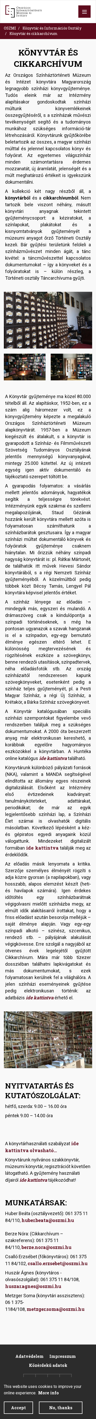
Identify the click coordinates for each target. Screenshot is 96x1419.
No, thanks (60, 1407)
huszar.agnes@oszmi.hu (33, 1286)
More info (48, 1392)
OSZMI (10, 28)
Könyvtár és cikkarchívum (33, 33)
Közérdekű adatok (48, 1365)
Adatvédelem (29, 1356)
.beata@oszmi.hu (54, 1220)
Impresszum (62, 1356)
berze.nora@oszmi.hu (46, 1247)
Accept (18, 1407)
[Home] (23, 11)
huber (28, 1220)
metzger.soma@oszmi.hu (55, 1309)
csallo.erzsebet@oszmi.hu (58, 1263)
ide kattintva (53, 758)
